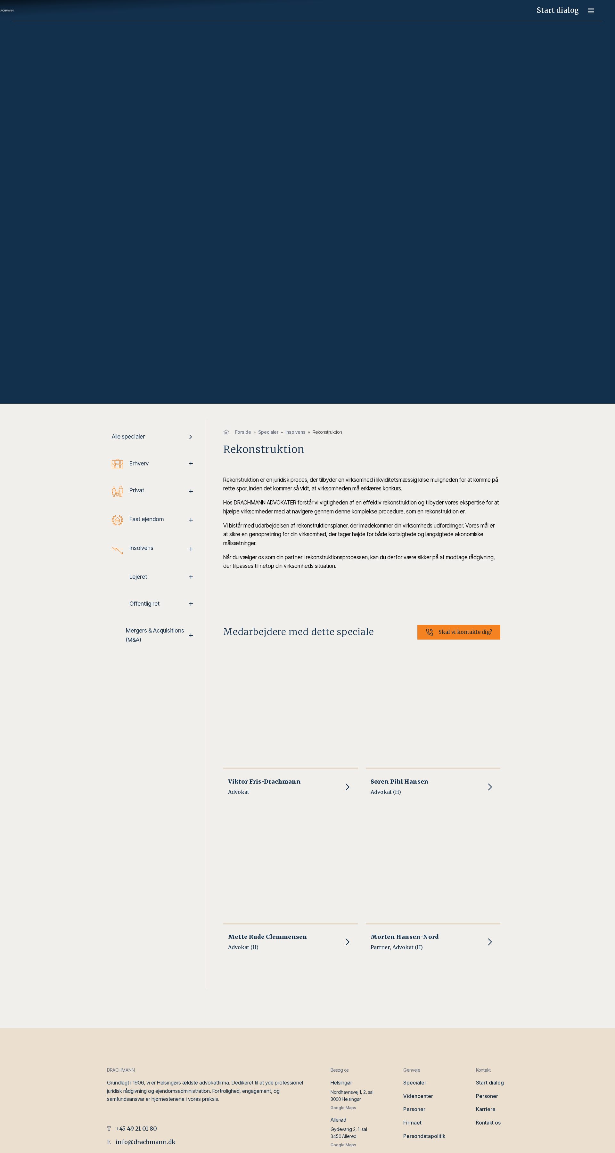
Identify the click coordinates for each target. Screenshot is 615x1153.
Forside (243, 432)
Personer (414, 1109)
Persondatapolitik (424, 1136)
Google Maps (343, 1107)
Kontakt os (488, 1122)
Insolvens (295, 432)
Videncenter (418, 1096)
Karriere (486, 1109)
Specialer (268, 432)
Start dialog (558, 10)
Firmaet (412, 1122)
